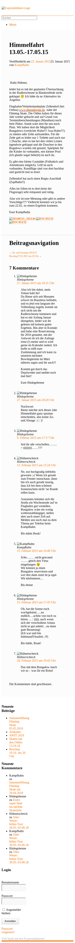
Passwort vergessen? (8, 930)
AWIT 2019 (16, 735)
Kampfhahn (22, 65)
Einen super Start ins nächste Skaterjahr (15, 805)
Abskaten (15, 732)
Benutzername (10, 882)
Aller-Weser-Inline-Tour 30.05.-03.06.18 (19, 822)
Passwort (7, 895)
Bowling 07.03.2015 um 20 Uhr (25, 256)
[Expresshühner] (16, 8)
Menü (12, 24)
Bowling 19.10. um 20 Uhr (17, 753)
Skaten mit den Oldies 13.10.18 (15, 742)
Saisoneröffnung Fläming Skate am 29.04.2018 (19, 787)
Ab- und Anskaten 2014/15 (23, 252)
